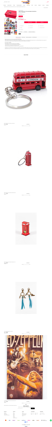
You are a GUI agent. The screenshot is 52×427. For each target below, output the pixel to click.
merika (14, 413)
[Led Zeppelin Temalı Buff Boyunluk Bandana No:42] (26, 367)
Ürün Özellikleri (18, 37)
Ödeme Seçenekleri (28, 37)
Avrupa (14, 416)
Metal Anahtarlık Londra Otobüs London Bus (9, 123)
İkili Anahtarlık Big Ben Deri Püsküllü (8, 331)
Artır (29, 264)
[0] (47, 2)
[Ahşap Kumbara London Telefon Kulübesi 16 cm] (26, 228)
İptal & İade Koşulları (24, 414)
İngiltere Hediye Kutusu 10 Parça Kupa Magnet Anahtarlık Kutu (10, 405)
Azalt (22, 264)
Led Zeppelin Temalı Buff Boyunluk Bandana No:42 (10, 400)
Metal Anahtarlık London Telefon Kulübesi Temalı (10, 192)
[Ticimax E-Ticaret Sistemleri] (26, 426)
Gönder (33, 408)
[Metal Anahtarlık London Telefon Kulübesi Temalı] (26, 159)
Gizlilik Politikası (5, 414)
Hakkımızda (5, 413)
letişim (23, 415)
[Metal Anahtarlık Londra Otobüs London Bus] (26, 90)
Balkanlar (14, 414)
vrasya (14, 415)
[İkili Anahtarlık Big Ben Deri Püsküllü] (26, 298)
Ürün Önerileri (34, 37)
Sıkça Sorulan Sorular (24, 413)
